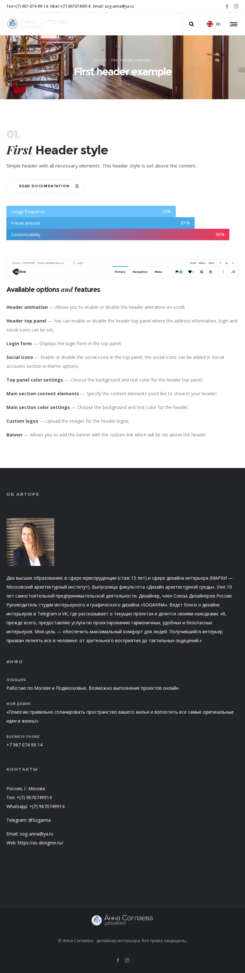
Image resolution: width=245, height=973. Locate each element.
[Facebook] (227, 6)
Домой (100, 59)
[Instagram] (236, 6)
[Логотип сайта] (38, 24)
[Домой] (122, 920)
